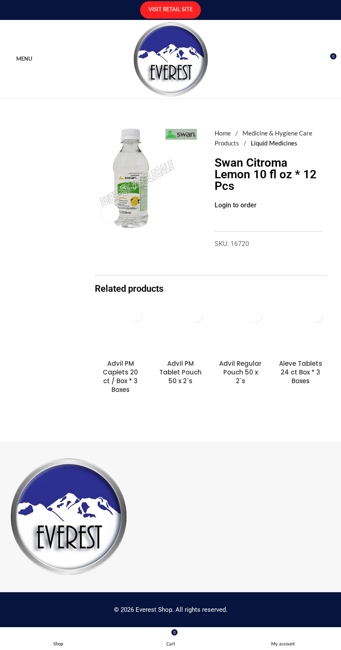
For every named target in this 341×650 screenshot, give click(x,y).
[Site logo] (170, 58)
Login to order (236, 205)
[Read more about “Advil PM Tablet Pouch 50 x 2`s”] (195, 315)
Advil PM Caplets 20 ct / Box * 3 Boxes (120, 376)
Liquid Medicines (274, 143)
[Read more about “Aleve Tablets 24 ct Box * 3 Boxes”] (315, 315)
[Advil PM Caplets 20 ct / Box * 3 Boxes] (120, 329)
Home (223, 133)
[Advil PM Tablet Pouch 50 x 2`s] (180, 329)
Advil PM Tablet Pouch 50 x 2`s (180, 372)
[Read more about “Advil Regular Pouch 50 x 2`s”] (255, 315)
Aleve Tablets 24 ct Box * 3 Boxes (300, 372)
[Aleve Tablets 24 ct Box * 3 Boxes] (300, 329)
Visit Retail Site (170, 9)
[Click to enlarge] (110, 213)
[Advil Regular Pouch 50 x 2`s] (240, 329)
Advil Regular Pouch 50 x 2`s (240, 372)
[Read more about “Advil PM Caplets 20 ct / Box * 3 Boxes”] (135, 315)
